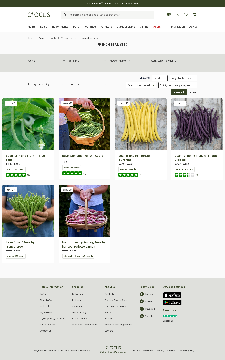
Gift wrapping (79, 312)
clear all (179, 92)
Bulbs (43, 26)
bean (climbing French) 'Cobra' (83, 155)
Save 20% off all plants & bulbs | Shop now (112, 3)
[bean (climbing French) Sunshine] (141, 124)
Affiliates (109, 318)
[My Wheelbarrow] (195, 14)
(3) (28, 174)
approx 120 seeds (184, 169)
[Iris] (168, 14)
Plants (32, 26)
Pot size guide (48, 324)
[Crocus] (39, 14)
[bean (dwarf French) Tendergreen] (28, 211)
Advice (193, 26)
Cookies (171, 350)
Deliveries (77, 293)
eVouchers (78, 306)
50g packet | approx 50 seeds (78, 256)
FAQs (43, 293)
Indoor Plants (59, 26)
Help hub (45, 306)
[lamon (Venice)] (84, 211)
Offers (157, 26)
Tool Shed (89, 26)
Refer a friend (79, 318)
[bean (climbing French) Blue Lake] (28, 124)
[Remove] (164, 78)
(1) (141, 174)
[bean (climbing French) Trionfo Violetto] (197, 124)
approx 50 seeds (72, 167)
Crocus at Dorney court (84, 324)
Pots (76, 26)
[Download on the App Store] (171, 295)
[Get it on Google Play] (171, 302)
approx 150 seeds (15, 256)
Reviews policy (186, 350)
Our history (111, 293)
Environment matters (116, 306)
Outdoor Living (125, 26)
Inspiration (178, 26)
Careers (109, 330)
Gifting (144, 26)
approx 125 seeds (15, 169)
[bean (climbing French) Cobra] (84, 124)
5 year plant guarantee (52, 318)
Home (30, 38)
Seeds (53, 38)
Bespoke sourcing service (118, 324)
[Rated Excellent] (170, 315)
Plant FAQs (46, 300)
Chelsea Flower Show (116, 300)
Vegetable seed (68, 38)
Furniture (106, 26)
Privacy (160, 350)
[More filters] (194, 60)
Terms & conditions (143, 350)
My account (46, 312)
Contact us (45, 330)
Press (108, 312)
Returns (76, 300)
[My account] (177, 14)
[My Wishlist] (186, 15)
